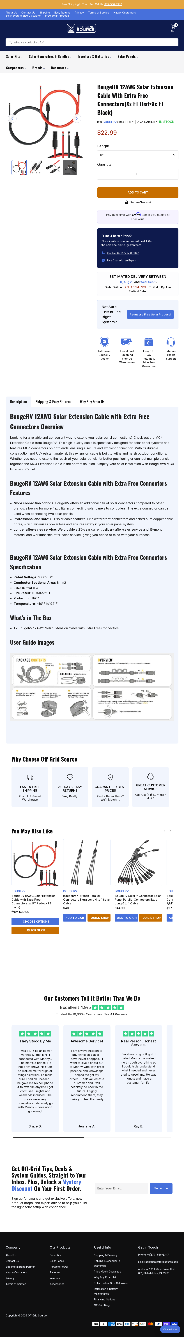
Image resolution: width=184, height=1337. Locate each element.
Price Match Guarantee (107, 1271)
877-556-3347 (113, 4)
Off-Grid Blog (102, 1305)
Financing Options (104, 1299)
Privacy (79, 12)
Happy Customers (124, 12)
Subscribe (161, 1188)
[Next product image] (77, 118)
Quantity (104, 164)
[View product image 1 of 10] (19, 167)
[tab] (18, 402)
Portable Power (59, 1266)
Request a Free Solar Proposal (150, 314)
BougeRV (110, 122)
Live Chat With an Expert (121, 260)
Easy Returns (62, 12)
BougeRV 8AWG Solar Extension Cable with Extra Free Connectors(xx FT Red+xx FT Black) (34, 901)
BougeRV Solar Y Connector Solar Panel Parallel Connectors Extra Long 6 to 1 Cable (138, 899)
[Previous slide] (164, 830)
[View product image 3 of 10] (53, 167)
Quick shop (36, 930)
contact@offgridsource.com (161, 1261)
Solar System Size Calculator (23, 15)
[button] (170, 1329)
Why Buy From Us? (105, 1277)
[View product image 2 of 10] (36, 167)
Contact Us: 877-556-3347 (123, 253)
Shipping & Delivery (105, 1255)
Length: (103, 146)
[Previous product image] (12, 118)
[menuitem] (14, 56)
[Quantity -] (101, 174)
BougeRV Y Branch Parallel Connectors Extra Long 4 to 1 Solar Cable (86, 899)
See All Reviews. (116, 1014)
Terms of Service (98, 12)
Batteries (55, 1272)
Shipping (45, 12)
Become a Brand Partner (20, 1266)
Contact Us (28, 12)
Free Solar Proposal (57, 15)
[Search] (10, 42)
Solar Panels (57, 1260)
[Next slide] (170, 830)
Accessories (57, 1283)
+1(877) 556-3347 (158, 1254)
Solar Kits (55, 1255)
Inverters (55, 1278)
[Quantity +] (174, 174)
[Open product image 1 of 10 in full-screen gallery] (45, 119)
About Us (11, 12)
